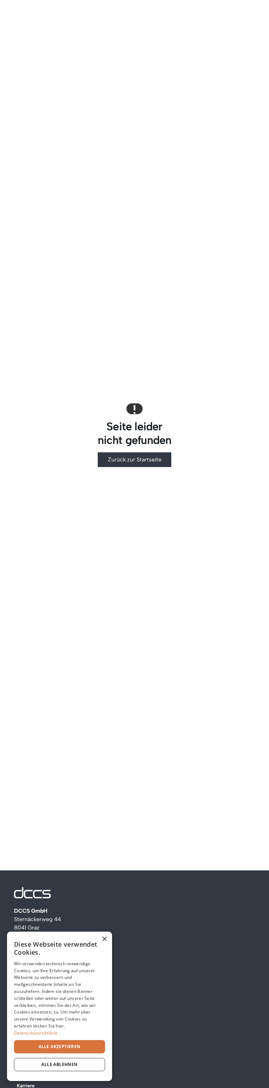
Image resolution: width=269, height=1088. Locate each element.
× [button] (104, 939)
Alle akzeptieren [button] (59, 1047)
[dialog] (59, 1006)
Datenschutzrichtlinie (35, 1033)
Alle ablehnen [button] (59, 1064)
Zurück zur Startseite (134, 459)
